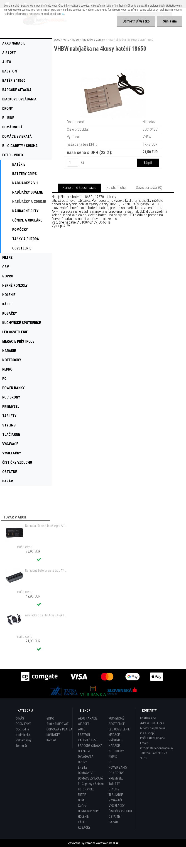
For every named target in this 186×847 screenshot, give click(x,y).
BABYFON (84, 735)
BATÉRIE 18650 (87, 740)
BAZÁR (113, 822)
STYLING (114, 789)
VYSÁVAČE (116, 800)
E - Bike (82, 767)
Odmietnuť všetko (136, 21)
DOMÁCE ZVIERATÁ (90, 778)
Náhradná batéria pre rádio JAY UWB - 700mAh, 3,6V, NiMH (46, 570)
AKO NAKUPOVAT (57, 724)
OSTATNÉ (114, 816)
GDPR (50, 718)
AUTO (81, 729)
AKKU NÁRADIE (88, 718)
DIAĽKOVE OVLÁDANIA (85, 753)
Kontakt (51, 740)
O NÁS (20, 718)
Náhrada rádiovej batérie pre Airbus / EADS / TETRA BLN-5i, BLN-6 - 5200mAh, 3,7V (46, 526)
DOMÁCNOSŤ (86, 773)
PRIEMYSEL (116, 778)
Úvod (57, 39)
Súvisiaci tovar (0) (149, 187)
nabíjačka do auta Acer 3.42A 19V (46, 615)
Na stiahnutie (116, 187)
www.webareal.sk (107, 843)
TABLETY (114, 784)
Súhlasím (170, 21)
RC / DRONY (116, 773)
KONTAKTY (53, 735)
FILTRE (82, 795)
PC (110, 762)
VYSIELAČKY (117, 805)
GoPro (82, 805)
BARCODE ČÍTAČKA (90, 745)
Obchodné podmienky (23, 732)
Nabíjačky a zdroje (92, 39)
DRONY (82, 762)
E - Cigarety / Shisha (91, 784)
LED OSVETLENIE (119, 729)
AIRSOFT (83, 724)
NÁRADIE (114, 745)
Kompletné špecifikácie (79, 187)
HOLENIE (83, 816)
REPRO (113, 756)
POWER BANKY (118, 767)
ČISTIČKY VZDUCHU (121, 811)
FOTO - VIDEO (71, 39)
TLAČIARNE (116, 795)
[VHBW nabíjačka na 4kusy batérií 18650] (113, 70)
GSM (81, 800)
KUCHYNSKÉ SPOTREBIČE (117, 721)
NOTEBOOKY (116, 751)
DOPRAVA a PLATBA (59, 729)
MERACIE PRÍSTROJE (116, 737)
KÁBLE (82, 822)
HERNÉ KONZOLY (88, 811)
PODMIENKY (23, 724)
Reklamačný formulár (23, 742)
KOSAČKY (84, 827)
